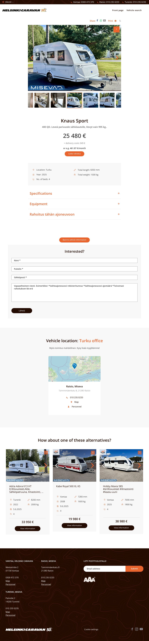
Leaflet (90, 381)
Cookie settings (91, 629)
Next (117, 58)
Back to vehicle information (74, 240)
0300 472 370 (12, 577)
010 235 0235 (12, 608)
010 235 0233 (76, 397)
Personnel (76, 406)
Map (76, 402)
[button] (74, 366)
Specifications (41, 193)
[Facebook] (97, 20)
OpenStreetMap (97, 381)
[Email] (104, 20)
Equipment (38, 204)
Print (110, 20)
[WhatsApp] (101, 20)
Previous (32, 58)
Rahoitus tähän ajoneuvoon (52, 214)
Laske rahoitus (74, 153)
